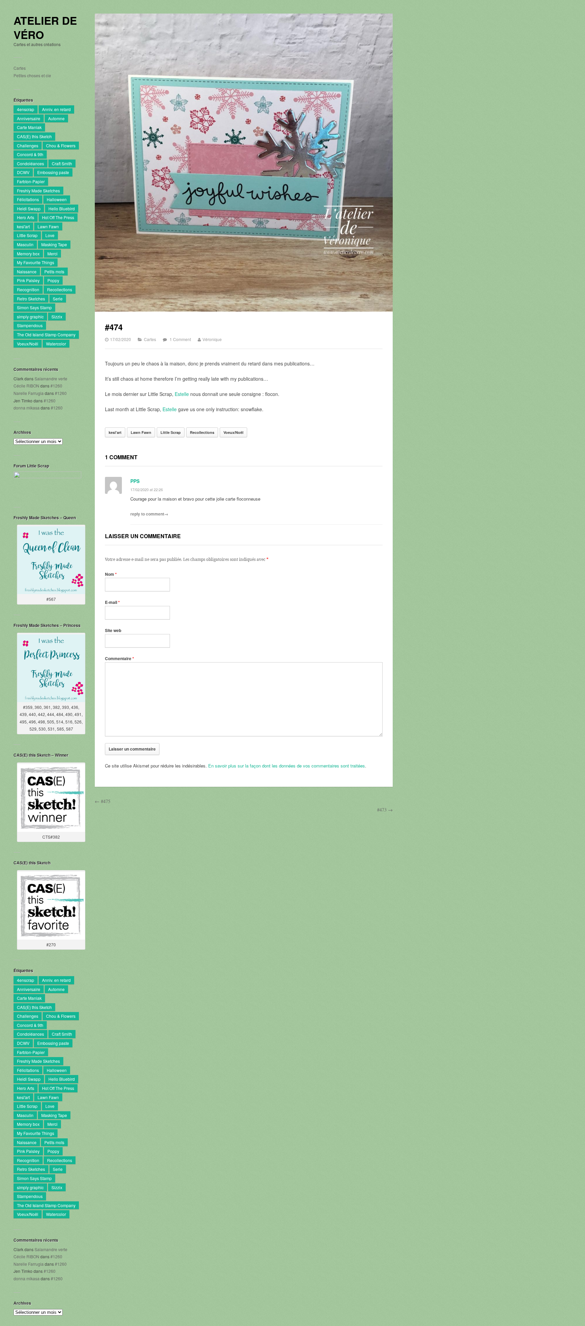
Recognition (28, 289)
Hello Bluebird (61, 208)
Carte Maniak (29, 127)
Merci (52, 253)
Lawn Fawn (48, 226)
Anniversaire (28, 118)
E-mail (112, 602)
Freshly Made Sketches (38, 190)
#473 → (385, 809)
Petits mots (54, 271)
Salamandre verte (51, 378)
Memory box (28, 253)
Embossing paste (53, 172)
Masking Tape (54, 244)
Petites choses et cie (32, 75)
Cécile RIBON (26, 385)
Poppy (53, 280)
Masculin (25, 244)
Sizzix (56, 316)
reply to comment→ (149, 514)
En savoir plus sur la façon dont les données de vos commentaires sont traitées (286, 765)
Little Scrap (27, 235)
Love (50, 235)
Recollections (59, 289)
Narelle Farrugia (29, 393)
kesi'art (23, 226)
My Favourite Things (35, 262)
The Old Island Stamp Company (46, 334)
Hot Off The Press (58, 217)
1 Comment (180, 339)
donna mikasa (27, 408)
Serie (58, 298)
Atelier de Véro (45, 28)
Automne (56, 118)
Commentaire (119, 658)
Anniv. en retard (56, 109)
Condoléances (30, 163)
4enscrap (25, 109)
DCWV (23, 172)
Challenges (27, 145)
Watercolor (56, 343)
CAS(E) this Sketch (34, 136)
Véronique (212, 339)
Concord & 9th (30, 154)
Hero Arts (25, 217)
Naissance (27, 271)
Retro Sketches (31, 298)
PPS (134, 481)
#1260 (56, 385)
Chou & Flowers (60, 145)
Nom (111, 574)
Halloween (57, 199)
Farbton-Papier (31, 181)
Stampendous (30, 325)
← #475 (102, 801)
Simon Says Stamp (34, 307)
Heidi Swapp (29, 208)
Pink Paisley (28, 280)
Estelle (182, 394)
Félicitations (28, 199)
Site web (113, 630)
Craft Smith (62, 163)
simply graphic (30, 316)
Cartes (20, 68)
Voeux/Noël (27, 343)
